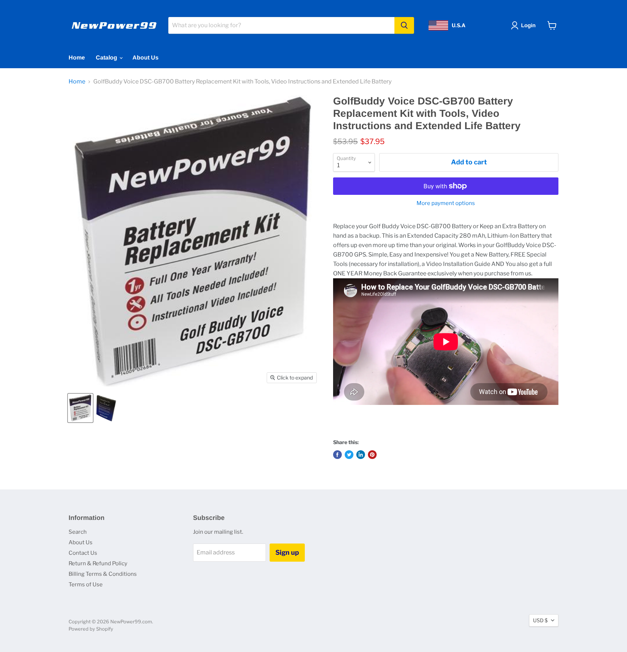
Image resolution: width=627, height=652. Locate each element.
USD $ (540, 620)
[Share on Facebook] (337, 454)
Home (77, 57)
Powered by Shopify (91, 629)
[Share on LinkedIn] (360, 454)
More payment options (446, 203)
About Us (145, 57)
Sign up (287, 552)
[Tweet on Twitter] (349, 454)
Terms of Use (86, 584)
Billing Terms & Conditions (103, 574)
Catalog (107, 57)
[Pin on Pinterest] (372, 454)
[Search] (404, 25)
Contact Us (83, 553)
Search (78, 532)
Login (528, 25)
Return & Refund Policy (98, 563)
